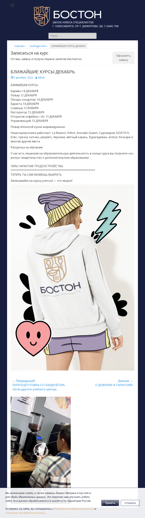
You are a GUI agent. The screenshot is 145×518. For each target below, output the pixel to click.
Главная (20, 46)
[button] (41, 450)
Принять (110, 503)
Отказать (130, 503)
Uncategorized (39, 46)
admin (41, 77)
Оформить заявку (123, 58)
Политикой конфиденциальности (74, 508)
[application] (41, 450)
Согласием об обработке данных (25, 512)
